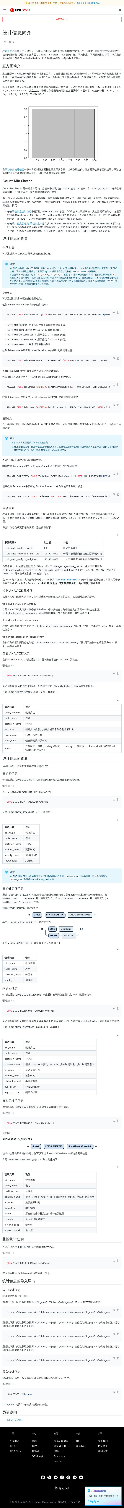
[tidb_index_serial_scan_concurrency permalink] (46, 636)
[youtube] (81, 1477)
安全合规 (75, 1502)
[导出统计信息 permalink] (23, 1289)
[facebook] (62, 1477)
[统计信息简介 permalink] (34, 32)
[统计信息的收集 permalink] (30, 238)
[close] (118, 1491)
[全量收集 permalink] (14, 292)
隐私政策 (62, 1502)
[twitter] (49, 1477)
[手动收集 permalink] (17, 247)
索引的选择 (11, 51)
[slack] (68, 1477)
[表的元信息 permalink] (20, 773)
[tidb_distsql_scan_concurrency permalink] (40, 620)
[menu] (5, 10)
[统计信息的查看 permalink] (30, 758)
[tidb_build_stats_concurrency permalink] (39, 603)
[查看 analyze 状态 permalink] (32, 653)
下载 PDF (11, 42)
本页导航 (60, 19)
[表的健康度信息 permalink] (26, 888)
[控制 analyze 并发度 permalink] (35, 590)
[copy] (118, 312)
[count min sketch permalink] (35, 181)
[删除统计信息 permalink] (26, 1239)
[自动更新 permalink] (17, 508)
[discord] (75, 1477)
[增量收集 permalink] (14, 418)
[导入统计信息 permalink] (23, 1371)
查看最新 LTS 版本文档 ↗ (88, 3)
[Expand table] (118, 535)
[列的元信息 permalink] (20, 988)
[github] (43, 1477)
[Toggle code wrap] (114, 312)
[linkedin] (55, 1477)
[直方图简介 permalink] (23, 66)
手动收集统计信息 (14, 169)
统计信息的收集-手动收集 (26, 223)
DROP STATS (14, 1419)
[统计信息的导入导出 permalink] (37, 1281)
